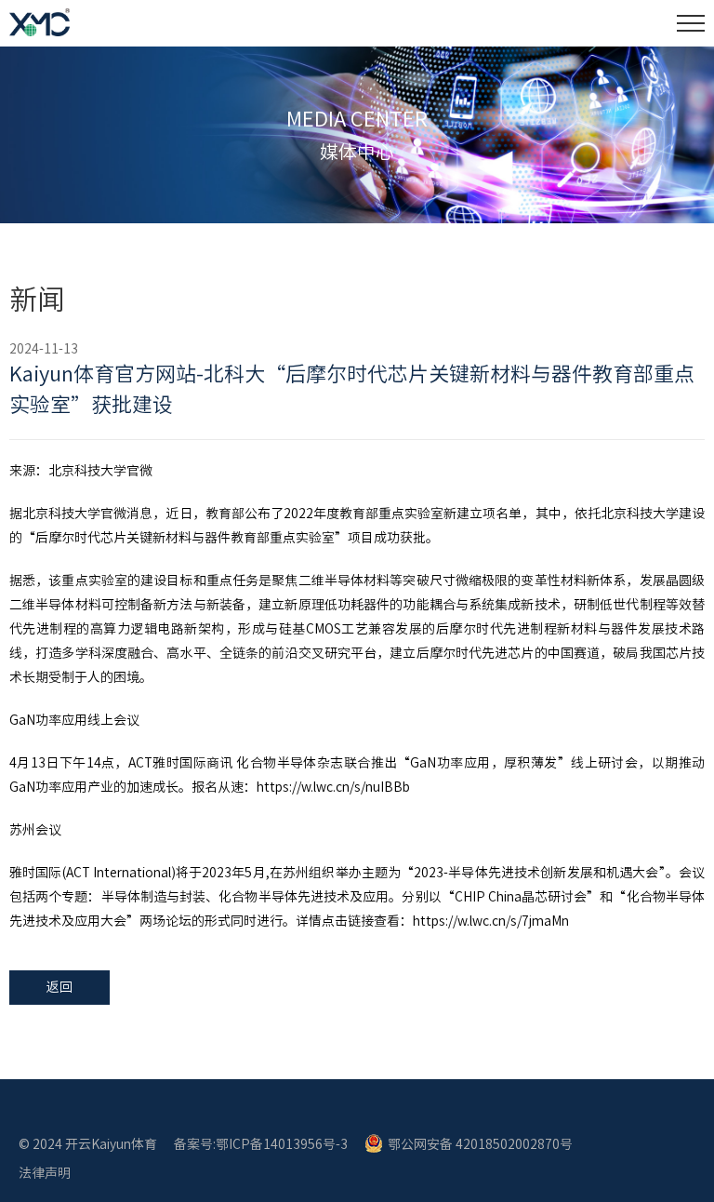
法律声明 (45, 1173)
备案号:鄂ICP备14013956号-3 (261, 1144)
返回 (59, 987)
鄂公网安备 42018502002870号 (480, 1144)
